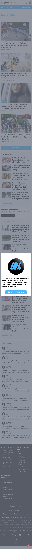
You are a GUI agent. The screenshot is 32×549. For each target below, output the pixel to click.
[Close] (28, 255)
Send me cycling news (16, 292)
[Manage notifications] (28, 545)
